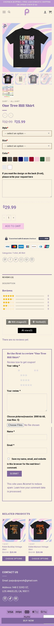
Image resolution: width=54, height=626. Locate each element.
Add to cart (13, 226)
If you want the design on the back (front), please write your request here (23, 175)
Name (11, 431)
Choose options (14, 559)
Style (5, 128)
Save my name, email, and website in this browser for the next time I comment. (26, 463)
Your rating (13, 366)
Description (8, 283)
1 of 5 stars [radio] (12, 370)
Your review (14, 391)
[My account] (45, 12)
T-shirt (15, 253)
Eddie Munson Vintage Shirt (38, 548)
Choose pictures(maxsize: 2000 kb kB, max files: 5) (26, 418)
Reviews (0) (8, 277)
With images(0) (18, 322)
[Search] (9, 12)
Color (5, 153)
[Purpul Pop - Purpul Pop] (27, 12)
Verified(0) (41, 322)
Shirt (5, 101)
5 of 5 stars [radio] (14, 385)
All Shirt (15, 101)
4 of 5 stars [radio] (14, 380)
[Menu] (4, 12)
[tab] (27, 277)
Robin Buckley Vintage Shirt (12, 548)
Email (10, 445)
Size (5, 140)
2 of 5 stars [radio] (28, 370)
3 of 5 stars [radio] (14, 375)
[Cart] (50, 12)
